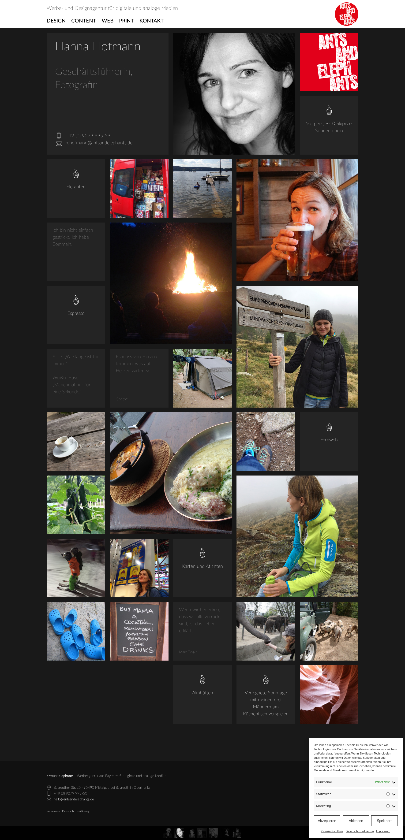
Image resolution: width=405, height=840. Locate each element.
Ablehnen (356, 821)
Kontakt (151, 20)
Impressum (383, 831)
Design (56, 20)
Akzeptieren (327, 821)
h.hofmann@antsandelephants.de (99, 143)
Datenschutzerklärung (360, 831)
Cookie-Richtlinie (332, 831)
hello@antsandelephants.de (74, 799)
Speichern (384, 821)
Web (107, 20)
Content (83, 20)
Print (126, 20)
